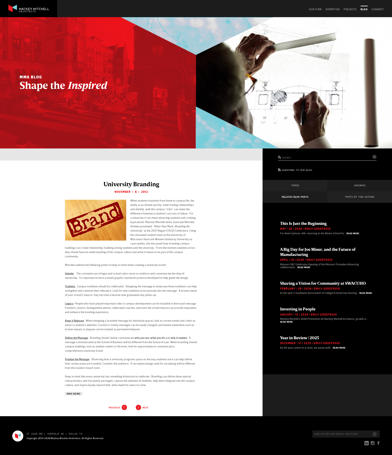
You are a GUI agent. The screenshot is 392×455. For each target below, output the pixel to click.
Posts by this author (359, 197)
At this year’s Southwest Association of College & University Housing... (326, 288)
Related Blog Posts (295, 197)
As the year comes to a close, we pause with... (313, 342)
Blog (364, 9)
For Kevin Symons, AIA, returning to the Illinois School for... (319, 228)
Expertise (333, 9)
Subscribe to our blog (297, 170)
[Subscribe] (374, 434)
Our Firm (315, 9)
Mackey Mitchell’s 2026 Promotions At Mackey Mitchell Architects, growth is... (324, 315)
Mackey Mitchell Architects (17, 436)
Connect (378, 9)
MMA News (73, 394)
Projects (350, 9)
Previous (114, 407)
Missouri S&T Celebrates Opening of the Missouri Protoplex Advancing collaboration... (319, 258)
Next (146, 407)
